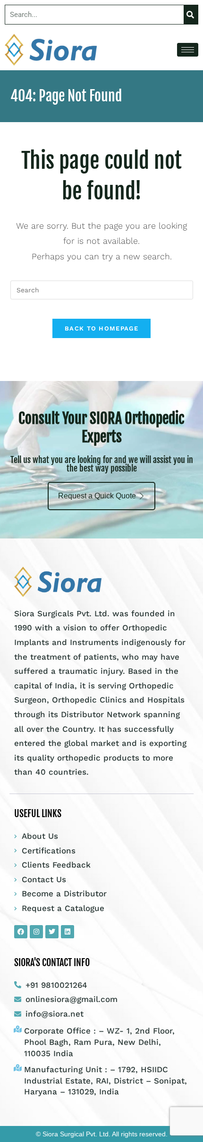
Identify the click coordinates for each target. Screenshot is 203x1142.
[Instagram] (36, 931)
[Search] (191, 14)
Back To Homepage (101, 328)
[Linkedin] (67, 931)
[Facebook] (20, 931)
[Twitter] (52, 931)
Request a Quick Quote (97, 496)
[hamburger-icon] (187, 50)
